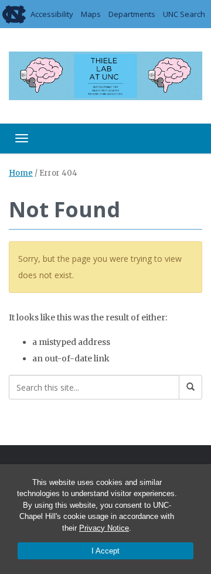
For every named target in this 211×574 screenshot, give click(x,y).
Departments (131, 14)
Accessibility (51, 14)
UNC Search (184, 14)
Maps (91, 14)
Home (21, 173)
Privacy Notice (104, 528)
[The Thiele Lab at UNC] (105, 74)
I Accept (105, 550)
